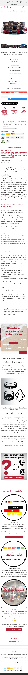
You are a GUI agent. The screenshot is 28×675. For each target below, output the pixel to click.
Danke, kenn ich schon (13, 347)
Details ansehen (13, 343)
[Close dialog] (25, 326)
